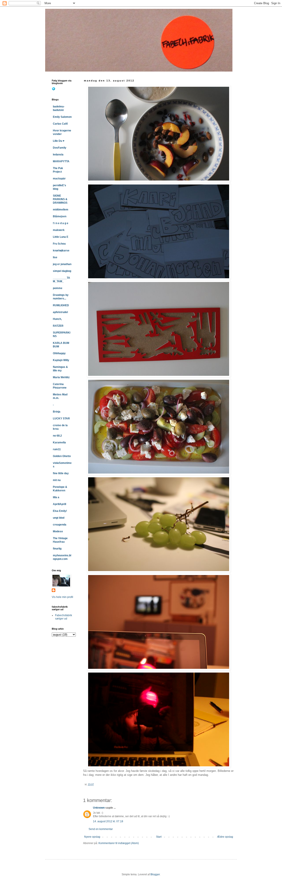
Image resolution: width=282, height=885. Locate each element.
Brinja (56, 411)
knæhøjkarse (61, 250)
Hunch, (57, 319)
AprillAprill (59, 504)
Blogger (155, 874)
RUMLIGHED (61, 305)
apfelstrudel (60, 312)
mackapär (59, 178)
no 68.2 (57, 435)
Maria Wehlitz (61, 377)
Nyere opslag (92, 836)
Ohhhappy (59, 353)
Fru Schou (59, 243)
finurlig (57, 548)
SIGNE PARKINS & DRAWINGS (60, 199)
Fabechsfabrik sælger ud (63, 617)
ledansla (58, 154)
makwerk (59, 230)
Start (158, 836)
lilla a (56, 497)
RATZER (58, 325)
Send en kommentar (101, 829)
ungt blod (58, 517)
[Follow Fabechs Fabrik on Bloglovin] (53, 89)
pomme (57, 288)
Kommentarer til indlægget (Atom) (118, 843)
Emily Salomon (62, 116)
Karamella (59, 442)
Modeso (58, 531)
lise (55, 257)
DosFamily (59, 147)
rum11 (57, 449)
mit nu (57, 480)
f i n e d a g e (60, 223)
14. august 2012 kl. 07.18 (108, 821)
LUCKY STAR (61, 418)
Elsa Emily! (60, 511)
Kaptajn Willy (61, 360)
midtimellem (60, 209)
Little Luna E (60, 236)
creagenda (59, 524)
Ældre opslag (225, 836)
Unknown (99, 807)
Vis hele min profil (62, 597)
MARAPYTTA (61, 161)
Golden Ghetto (62, 456)
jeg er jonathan (62, 264)
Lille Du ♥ (58, 140)
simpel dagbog (62, 271)
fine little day (61, 473)
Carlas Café (60, 123)
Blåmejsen (59, 216)
